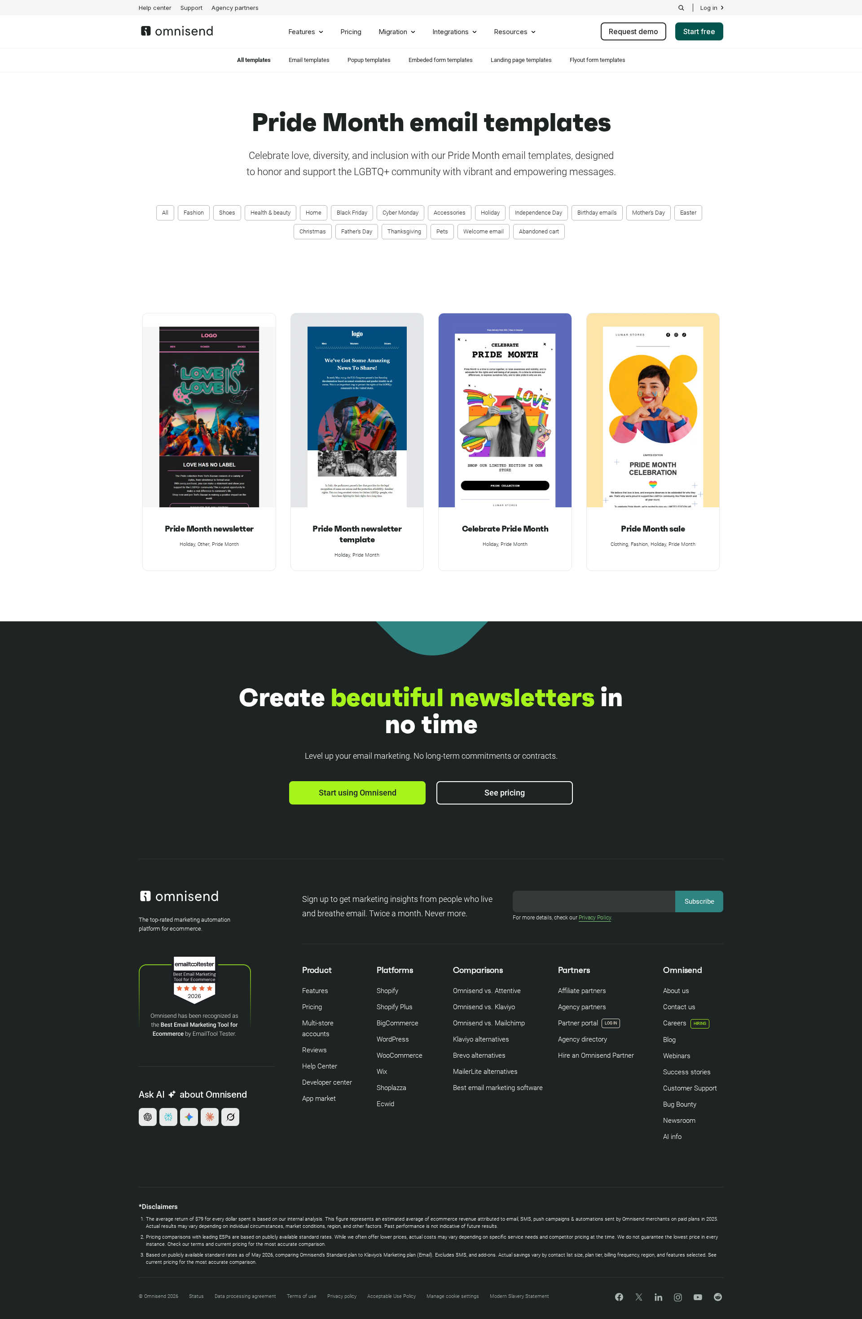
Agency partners (235, 7)
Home (313, 212)
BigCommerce (397, 1023)
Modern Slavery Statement (519, 1296)
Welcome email (483, 231)
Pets (442, 231)
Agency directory (582, 1039)
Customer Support (690, 1088)
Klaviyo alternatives (481, 1039)
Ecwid (385, 1104)
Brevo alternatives (479, 1055)
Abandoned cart (539, 231)
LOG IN (611, 1023)
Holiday (490, 212)
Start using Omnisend (357, 792)
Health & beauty (270, 212)
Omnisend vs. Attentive (487, 991)
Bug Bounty (679, 1104)
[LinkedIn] (658, 1298)
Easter (688, 212)
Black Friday (352, 212)
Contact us (679, 1007)
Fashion (194, 212)
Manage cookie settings (453, 1296)
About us (676, 991)
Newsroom (679, 1121)
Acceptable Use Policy (391, 1296)
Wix (382, 1072)
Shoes (227, 212)
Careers (684, 1023)
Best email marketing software (498, 1088)
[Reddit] (717, 1300)
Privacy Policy (595, 918)
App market (319, 1099)
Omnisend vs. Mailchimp (489, 1023)
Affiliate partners (582, 991)
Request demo (633, 31)
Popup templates (369, 60)
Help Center (319, 1066)
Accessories (450, 212)
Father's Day (356, 231)
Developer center (327, 1082)
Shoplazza (391, 1088)
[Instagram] (678, 1300)
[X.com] (638, 1300)
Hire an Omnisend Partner (596, 1055)
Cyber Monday (400, 212)
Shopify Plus (395, 1007)
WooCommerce (399, 1055)
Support (191, 7)
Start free (699, 31)
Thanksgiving (404, 231)
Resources (511, 32)
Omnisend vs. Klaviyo (484, 1007)
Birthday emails (597, 212)
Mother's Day (648, 212)
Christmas (312, 231)
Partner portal (578, 1023)
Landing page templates (521, 60)
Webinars (676, 1056)
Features (301, 32)
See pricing (504, 792)
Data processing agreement (245, 1296)
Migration (392, 32)
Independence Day (538, 212)
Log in (708, 7)
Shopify (387, 991)
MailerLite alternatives (485, 1072)
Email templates (309, 60)
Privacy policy (341, 1296)
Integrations (450, 32)
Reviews (314, 1050)
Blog (669, 1040)
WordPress (393, 1039)
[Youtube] (698, 1298)
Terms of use (302, 1296)
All (165, 212)
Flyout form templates (597, 60)
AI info (672, 1137)
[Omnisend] (177, 33)
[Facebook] (619, 1298)
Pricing (350, 32)
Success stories (687, 1072)
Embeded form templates (441, 60)
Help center (155, 7)
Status (196, 1296)
